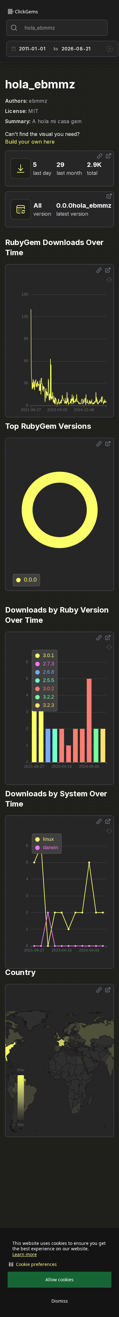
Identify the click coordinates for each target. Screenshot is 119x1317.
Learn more (24, 1254)
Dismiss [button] (59, 1301)
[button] (59, 1264)
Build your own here (30, 141)
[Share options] (99, 156)
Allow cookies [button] (59, 1279)
